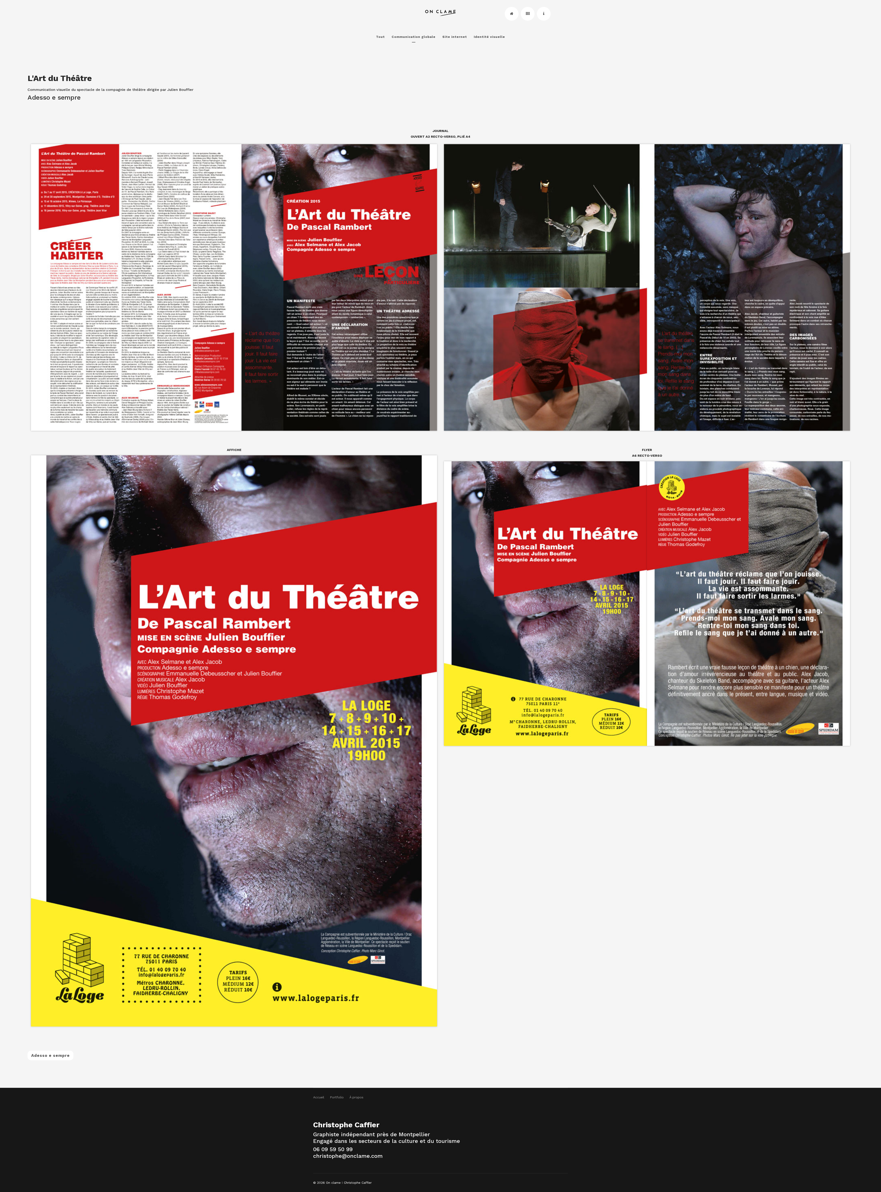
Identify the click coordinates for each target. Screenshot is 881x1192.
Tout (380, 37)
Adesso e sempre (50, 1055)
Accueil (318, 1097)
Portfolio (337, 1097)
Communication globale (413, 37)
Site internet (454, 37)
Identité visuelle (489, 37)
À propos (356, 1097)
